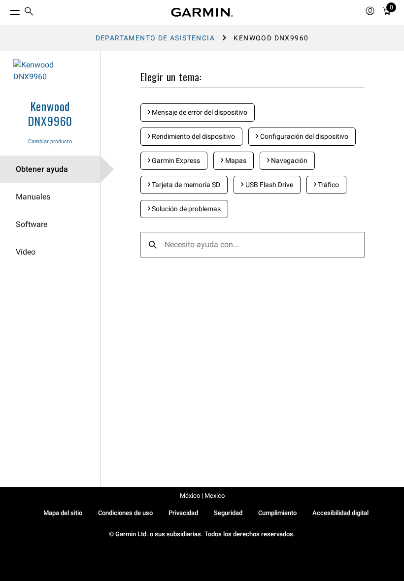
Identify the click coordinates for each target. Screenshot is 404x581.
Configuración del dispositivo (303, 136)
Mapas (235, 160)
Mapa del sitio (62, 512)
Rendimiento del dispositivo (192, 136)
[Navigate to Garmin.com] (202, 12)
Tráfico (327, 185)
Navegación (288, 160)
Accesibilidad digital (340, 512)
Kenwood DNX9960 (50, 113)
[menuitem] (29, 12)
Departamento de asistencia (155, 38)
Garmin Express (175, 160)
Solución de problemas (185, 209)
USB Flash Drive (268, 185)
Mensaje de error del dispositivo (198, 112)
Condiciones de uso (125, 512)
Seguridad (228, 512)
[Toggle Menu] (6, 10)
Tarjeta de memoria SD (185, 185)
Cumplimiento (277, 512)
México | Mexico (202, 495)
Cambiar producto (50, 141)
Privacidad (183, 512)
